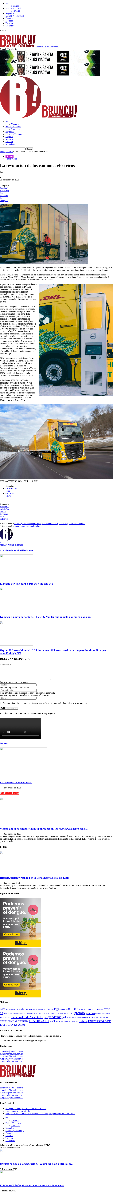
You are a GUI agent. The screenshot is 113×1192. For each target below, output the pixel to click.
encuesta (54, 1013)
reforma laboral (100, 1017)
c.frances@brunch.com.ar (11, 1061)
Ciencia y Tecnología (15, 16)
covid (101, 1009)
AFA (18, 1009)
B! (7, 3)
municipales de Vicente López (29, 1017)
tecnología (75, 1021)
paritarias (66, 1017)
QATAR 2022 (89, 1017)
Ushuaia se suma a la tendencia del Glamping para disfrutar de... (36, 1163)
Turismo (9, 23)
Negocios (10, 13)
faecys (60, 1013)
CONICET (73, 1009)
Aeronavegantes (11, 1009)
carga (8, 491)
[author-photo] (6, 540)
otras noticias (11, 159)
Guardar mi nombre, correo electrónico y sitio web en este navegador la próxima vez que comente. (45, 703)
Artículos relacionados (10, 550)
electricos (10, 493)
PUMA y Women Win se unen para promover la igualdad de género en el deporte (49, 523)
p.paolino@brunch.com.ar (11, 1054)
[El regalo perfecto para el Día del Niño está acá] (16, 578)
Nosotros (15, 6)
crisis (5, 1014)
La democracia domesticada (16, 782)
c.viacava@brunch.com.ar (11, 1056)
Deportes (9, 18)
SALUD (108, 1017)
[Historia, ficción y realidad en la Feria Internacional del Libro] (20, 872)
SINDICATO (39, 1021)
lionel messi (106, 1014)
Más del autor (27, 550)
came (51, 1009)
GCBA (71, 1014)
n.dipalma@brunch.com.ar (11, 1059)
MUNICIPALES (5, 1017)
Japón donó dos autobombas (27, 526)
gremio (79, 1013)
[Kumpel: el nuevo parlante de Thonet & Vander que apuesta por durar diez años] (16, 611)
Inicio (2, 151)
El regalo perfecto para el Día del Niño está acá (26, 583)
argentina (42, 1009)
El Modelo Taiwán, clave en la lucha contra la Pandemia (32, 1185)
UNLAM (21, 1025)
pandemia (54, 1017)
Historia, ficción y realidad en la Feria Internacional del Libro (35, 877)
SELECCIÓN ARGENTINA (14, 1021)
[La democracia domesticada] (23, 777)
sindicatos (55, 1021)
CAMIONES (11, 488)
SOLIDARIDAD (66, 1021)
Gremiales (15, 11)
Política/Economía (13, 8)
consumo (82, 1009)
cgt (56, 1008)
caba (48, 1009)
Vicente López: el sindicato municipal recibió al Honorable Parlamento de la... (44, 828)
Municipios (10, 26)
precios (74, 1017)
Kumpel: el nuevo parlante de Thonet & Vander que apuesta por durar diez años (45, 616)
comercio (64, 1009)
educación (30, 1014)
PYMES (80, 1017)
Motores (9, 21)
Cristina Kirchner (13, 1013)
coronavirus (92, 1009)
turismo (83, 1021)
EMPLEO (47, 1013)
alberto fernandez (30, 1009)
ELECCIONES (38, 1013)
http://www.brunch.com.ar (11, 545)
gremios (90, 1013)
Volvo (8, 496)
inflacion (98, 1014)
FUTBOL (65, 1013)
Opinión (4, 743)
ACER (2, 1009)
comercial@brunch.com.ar (11, 1051)
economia (22, 1013)
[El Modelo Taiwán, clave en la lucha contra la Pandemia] (7, 1180)
